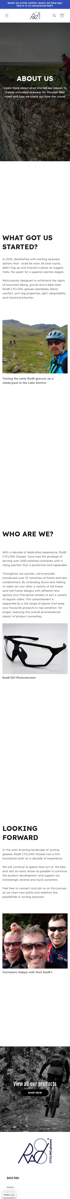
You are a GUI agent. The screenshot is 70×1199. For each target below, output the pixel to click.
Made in (7, 1194)
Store (10, 1194)
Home (10, 1187)
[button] (7, 15)
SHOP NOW (35, 1092)
